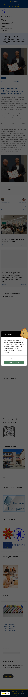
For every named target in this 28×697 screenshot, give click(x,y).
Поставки (14, 358)
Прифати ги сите (14, 362)
